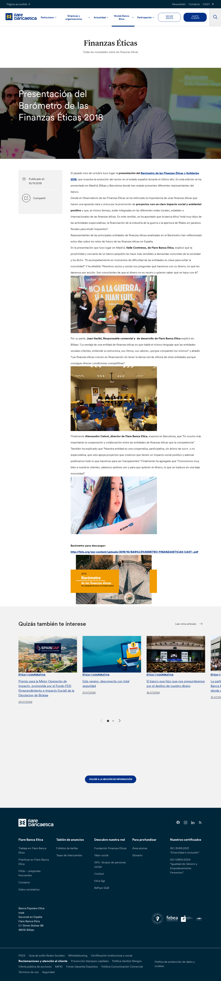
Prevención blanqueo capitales (90, 961)
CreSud (99, 873)
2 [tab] (112, 720)
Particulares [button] (47, 17)
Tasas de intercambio (69, 855)
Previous (100, 720)
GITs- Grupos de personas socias (110, 864)
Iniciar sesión (169, 17)
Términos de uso (28, 972)
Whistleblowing (77, 955)
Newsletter (179, 4)
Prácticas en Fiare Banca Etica (33, 862)
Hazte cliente (195, 17)
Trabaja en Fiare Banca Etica (32, 850)
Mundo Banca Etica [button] (121, 17)
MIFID (59, 966)
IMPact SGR (101, 888)
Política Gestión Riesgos (127, 961)
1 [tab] (107, 720)
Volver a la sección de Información (110, 779)
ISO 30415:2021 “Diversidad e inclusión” (184, 850)
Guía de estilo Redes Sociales (47, 955)
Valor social (101, 855)
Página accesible (17, 4)
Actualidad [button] (100, 17)
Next (120, 721)
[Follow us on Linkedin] (192, 822)
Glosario (137, 855)
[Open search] (215, 17)
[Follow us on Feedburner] (200, 822)
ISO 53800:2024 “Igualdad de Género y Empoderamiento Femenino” (183, 866)
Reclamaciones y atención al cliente (43, 961)
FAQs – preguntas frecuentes (29, 873)
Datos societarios (29, 889)
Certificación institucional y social (111, 955)
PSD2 (21, 955)
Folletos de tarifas (67, 848)
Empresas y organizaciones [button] (73, 17)
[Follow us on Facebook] (178, 822)
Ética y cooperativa (31, 674)
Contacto (194, 4)
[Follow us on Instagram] (185, 822)
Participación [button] (144, 17)
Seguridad (48, 972)
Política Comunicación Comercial (122, 966)
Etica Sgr (99, 880)
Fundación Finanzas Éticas (110, 848)
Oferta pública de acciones (35, 966)
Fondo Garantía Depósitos (82, 966)
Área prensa (139, 848)
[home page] (21, 16)
